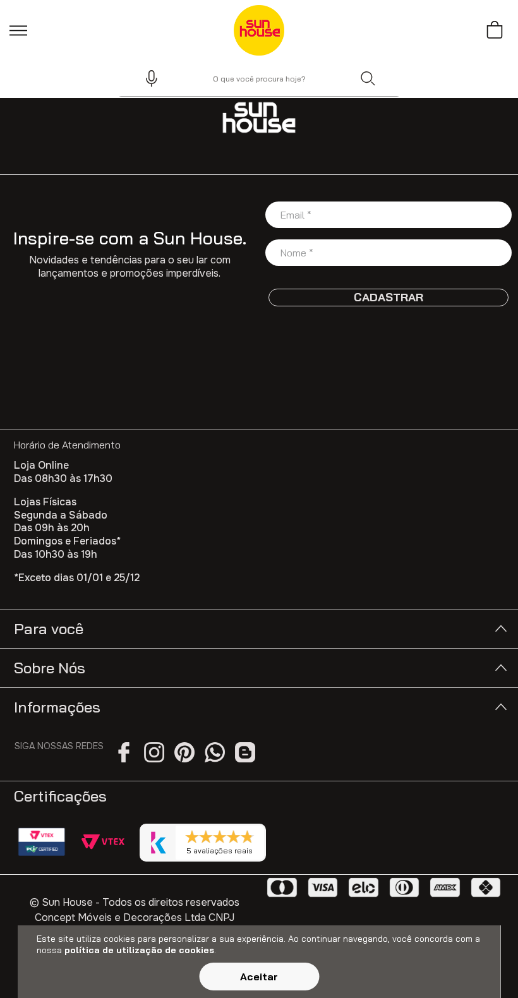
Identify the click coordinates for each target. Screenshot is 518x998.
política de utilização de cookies (139, 950)
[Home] (259, 117)
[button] (146, 78)
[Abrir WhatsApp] (486, 966)
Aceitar (259, 976)
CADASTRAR (388, 297)
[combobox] (259, 78)
